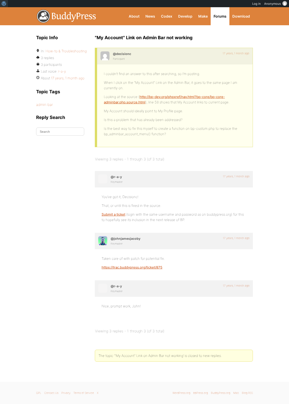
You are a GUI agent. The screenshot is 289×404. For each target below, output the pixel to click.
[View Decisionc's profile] (105, 55)
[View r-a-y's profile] (102, 178)
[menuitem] (4, 3)
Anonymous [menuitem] (272, 3)
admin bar (44, 104)
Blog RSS (247, 393)
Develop (185, 16)
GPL (38, 393)
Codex (166, 16)
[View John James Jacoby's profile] (102, 240)
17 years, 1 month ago (236, 53)
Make (203, 16)
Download (241, 16)
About (134, 16)
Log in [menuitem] (256, 3)
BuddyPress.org (66, 16)
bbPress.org (200, 393)
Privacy (65, 393)
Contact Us (51, 393)
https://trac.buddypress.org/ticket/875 (132, 267)
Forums (220, 16)
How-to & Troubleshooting (66, 51)
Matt (236, 393)
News (150, 16)
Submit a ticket (113, 214)
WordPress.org (181, 393)
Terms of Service (83, 393)
